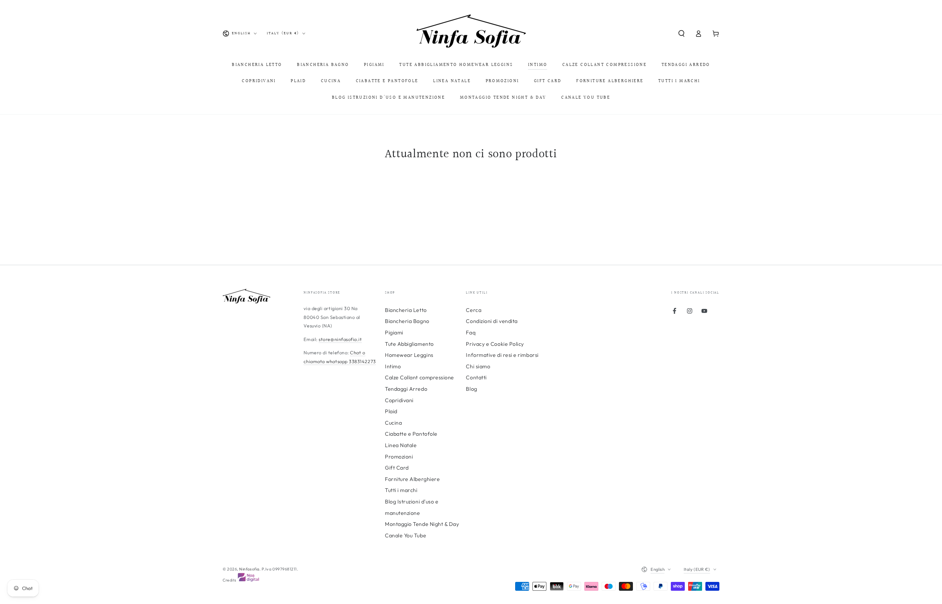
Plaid (391, 411)
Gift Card (397, 467)
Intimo (393, 366)
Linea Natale (401, 445)
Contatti (476, 377)
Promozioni (399, 456)
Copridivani (399, 400)
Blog (471, 389)
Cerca (473, 310)
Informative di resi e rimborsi (502, 355)
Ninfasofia (249, 569)
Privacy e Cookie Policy (495, 344)
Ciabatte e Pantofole (411, 434)
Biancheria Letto (406, 310)
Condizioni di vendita (491, 321)
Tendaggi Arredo (406, 389)
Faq (470, 332)
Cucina (393, 422)
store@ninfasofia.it (340, 339)
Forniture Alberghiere (412, 479)
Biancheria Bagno (407, 321)
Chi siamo (478, 366)
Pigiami (394, 332)
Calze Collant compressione (419, 377)
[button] (681, 33)
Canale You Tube (405, 535)
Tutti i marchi (401, 490)
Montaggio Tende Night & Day (422, 524)
